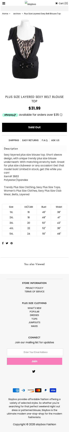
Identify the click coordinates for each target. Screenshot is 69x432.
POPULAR (34, 311)
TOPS (34, 318)
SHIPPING (14, 140)
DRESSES (34, 315)
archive (17, 13)
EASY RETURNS (30, 140)
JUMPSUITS (34, 322)
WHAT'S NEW (34, 308)
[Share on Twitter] (7, 243)
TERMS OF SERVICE (34, 291)
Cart (62, 3)
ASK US (55, 140)
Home (5, 13)
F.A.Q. (45, 140)
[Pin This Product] (11, 243)
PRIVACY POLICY (34, 288)
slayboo (41, 424)
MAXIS (34, 326)
